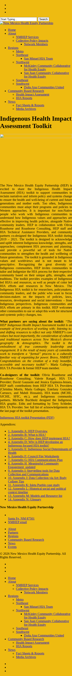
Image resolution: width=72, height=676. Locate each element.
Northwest (22, 610)
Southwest (22, 632)
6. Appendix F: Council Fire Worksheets (33, 456)
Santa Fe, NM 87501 (21, 518)
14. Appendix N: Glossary (24, 499)
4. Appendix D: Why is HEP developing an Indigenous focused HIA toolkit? (35, 443)
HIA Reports (24, 646)
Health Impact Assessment (32, 642)
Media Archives (26, 657)
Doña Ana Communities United (44, 635)
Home (12, 578)
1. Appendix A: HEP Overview (28, 431)
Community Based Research (26, 539)
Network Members (36, 592)
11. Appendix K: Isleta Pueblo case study (34, 485)
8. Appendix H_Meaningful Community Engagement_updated (33, 465)
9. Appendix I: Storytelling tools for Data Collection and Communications (34, 472)
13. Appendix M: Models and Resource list (35, 495)
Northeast (22, 603)
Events (12, 547)
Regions (13, 536)
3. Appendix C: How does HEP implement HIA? (39, 438)
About (12, 529)
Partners (13, 532)
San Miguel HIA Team (38, 606)
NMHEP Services (27, 585)
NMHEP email (17, 522)
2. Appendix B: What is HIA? (27, 434)
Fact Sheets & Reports (30, 653)
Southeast (22, 628)
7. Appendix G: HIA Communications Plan (35, 460)
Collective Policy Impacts (32, 588)
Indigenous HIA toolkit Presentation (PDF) (27, 417)
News (11, 543)
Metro (20, 599)
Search (43, 19)
